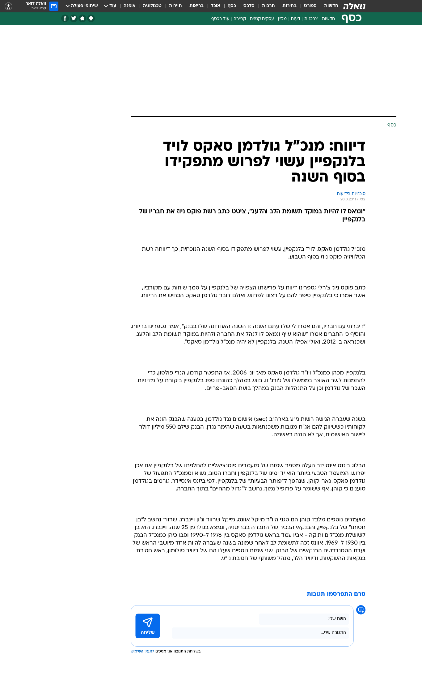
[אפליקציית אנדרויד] (91, 18)
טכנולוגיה (152, 6)
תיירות (175, 6)
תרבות (268, 6)
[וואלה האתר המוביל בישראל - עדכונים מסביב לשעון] (354, 6)
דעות (295, 19)
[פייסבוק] (65, 18)
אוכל (215, 6)
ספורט (310, 6)
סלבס (249, 6)
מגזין (282, 19)
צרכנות (311, 19)
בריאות (196, 6)
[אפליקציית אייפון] (82, 18)
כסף (232, 6)
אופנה (130, 6)
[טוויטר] (74, 18)
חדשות (331, 6)
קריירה (240, 19)
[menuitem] (327, 6)
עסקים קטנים (262, 19)
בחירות (289, 6)
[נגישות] (8, 6)
